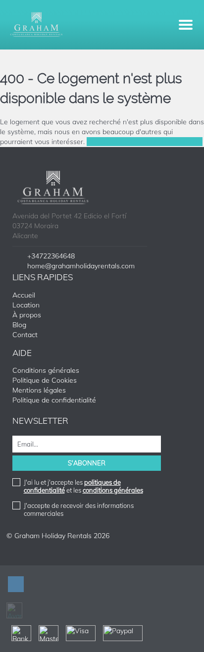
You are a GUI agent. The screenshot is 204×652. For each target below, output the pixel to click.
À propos (26, 314)
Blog (19, 324)
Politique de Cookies (44, 380)
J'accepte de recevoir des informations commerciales (79, 509)
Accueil (23, 295)
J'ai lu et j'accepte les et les (83, 486)
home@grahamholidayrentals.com (81, 265)
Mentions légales (39, 390)
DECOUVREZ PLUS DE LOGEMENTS (145, 141)
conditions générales (113, 490)
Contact (25, 334)
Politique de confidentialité (54, 400)
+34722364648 (51, 255)
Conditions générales (45, 370)
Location (26, 305)
